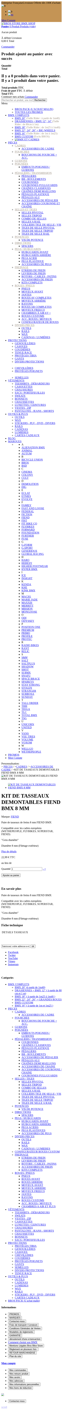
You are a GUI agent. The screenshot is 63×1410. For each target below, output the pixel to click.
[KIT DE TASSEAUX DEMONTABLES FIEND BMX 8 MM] (35, 787)
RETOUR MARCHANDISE (22, 1353)
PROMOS (13, 754)
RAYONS (27, 303)
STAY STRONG (31, 684)
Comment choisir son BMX (22, 1342)
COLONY (27, 474)
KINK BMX (28, 590)
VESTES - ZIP (23, 408)
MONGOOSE (29, 611)
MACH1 (26, 596)
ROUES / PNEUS (25, 285)
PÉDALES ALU (31, 197)
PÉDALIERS (29, 176)
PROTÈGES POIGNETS (29, 371)
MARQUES (15, 441)
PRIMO (26, 633)
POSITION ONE (31, 627)
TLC (24, 712)
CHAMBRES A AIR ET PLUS (39, 1206)
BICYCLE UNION (32, 459)
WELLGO (27, 748)
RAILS (25, 331)
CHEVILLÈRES (24, 368)
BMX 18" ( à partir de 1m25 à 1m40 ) (35, 996)
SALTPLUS (28, 663)
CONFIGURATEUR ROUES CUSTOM (37, 1151)
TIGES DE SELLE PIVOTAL (38, 227)
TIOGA (26, 709)
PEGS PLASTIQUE (33, 261)
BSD (24, 465)
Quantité (5, 868)
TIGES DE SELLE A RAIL (37, 1103)
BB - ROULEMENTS (34, 179)
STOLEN (27, 687)
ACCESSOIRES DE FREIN (37, 279)
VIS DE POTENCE (32, 239)
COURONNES (30, 182)
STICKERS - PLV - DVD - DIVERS (35, 423)
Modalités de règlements (21, 1332)
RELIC (25, 651)
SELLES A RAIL (31, 221)
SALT (25, 660)
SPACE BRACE (31, 678)
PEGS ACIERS (30, 1127)
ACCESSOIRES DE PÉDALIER (40, 200)
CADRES (20, 145)
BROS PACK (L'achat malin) (24, 1300)
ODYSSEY (28, 620)
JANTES (26, 294)
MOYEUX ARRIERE (34, 1188)
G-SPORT (27, 547)
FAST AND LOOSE (33, 508)
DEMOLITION (30, 484)
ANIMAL (27, 450)
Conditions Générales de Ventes (25, 1328)
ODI (24, 617)
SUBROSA (28, 693)
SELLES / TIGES (24, 1078)
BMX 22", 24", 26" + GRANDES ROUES (38, 999)
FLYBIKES (28, 526)
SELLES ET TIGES (26, 209)
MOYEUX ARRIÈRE (34, 300)
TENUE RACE (23, 352)
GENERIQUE (29, 550)
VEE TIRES (28, 736)
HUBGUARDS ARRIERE (36, 1124)
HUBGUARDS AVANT (35, 252)
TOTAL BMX (29, 715)
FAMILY (26, 505)
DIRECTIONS (23, 243)
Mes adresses (16, 1381)
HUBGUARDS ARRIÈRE (36, 255)
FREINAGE (21, 267)
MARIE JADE (30, 599)
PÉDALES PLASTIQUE (35, 194)
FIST (24, 520)
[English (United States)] (10, 14)
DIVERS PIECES (24, 325)
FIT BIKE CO (29, 523)
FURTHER (28, 535)
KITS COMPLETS (32, 282)
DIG (24, 487)
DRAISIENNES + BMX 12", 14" (33, 121)
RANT (25, 648)
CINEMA (27, 471)
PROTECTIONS (17, 340)
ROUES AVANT (31, 1179)
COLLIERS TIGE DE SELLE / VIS (41, 224)
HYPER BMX (29, 569)
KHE (24, 587)
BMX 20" (20, 118)
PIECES (12, 1008)
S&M (24, 657)
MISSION (27, 608)
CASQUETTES (23, 386)
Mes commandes (17, 1370)
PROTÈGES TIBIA (26, 355)
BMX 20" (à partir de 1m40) (30, 987)
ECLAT (26, 493)
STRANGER (29, 690)
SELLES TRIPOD (32, 215)
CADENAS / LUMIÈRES (36, 337)
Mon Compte (8, 20)
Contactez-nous (17, 1321)
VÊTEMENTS (16, 380)
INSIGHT (27, 578)
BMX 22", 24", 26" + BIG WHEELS (35, 130)
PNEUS (26, 288)
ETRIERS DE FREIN (34, 270)
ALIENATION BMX (33, 447)
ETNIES (26, 496)
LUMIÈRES (21, 432)
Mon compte (8, 1363)
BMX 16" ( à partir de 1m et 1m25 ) (34, 1005)
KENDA (26, 584)
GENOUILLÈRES (25, 343)
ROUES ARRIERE (32, 1182)
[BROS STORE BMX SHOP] (18, 23)
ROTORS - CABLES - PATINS (39, 276)
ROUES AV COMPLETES (36, 297)
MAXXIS (27, 602)
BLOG (12, 438)
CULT (25, 477)
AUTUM (27, 453)
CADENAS (21, 429)
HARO (25, 560)
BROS (25, 462)
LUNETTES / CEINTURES (30, 404)
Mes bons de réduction (20, 1388)
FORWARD (28, 529)
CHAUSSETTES (24, 401)
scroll (4, 1407)
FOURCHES (22, 151)
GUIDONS (21, 160)
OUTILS (26, 328)
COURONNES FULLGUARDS (39, 185)
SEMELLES (22, 377)
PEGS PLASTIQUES (33, 1130)
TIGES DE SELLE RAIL (36, 233)
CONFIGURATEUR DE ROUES (40, 322)
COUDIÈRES (22, 349)
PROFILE (27, 636)
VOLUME (27, 739)
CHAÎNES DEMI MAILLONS (39, 191)
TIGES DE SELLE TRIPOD (37, 230)
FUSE (25, 538)
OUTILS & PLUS (18, 414)
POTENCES (22, 236)
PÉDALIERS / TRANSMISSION (33, 173)
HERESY (27, 563)
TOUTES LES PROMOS (29, 112)
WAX (25, 334)
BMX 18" (20, 127)
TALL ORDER (30, 703)
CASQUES (21, 346)
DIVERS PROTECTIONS (29, 361)
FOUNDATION (30, 532)
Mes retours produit (18, 1373)
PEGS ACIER (29, 258)
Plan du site (15, 1356)
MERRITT (27, 605)
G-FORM (27, 544)
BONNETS (21, 398)
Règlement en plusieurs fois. (23, 1349)
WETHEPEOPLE (31, 751)
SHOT (25, 669)
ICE (24, 575)
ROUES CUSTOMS (33, 316)
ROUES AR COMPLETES (37, 306)
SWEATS (20, 395)
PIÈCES (12, 142)
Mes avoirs (14, 1377)
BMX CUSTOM (24, 136)
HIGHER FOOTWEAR (35, 566)
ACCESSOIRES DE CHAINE (38, 1066)
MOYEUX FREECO (33, 309)
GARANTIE (15, 1335)
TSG (24, 718)
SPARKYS (28, 681)
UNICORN (28, 724)
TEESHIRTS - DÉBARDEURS (32, 383)
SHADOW (28, 666)
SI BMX (26, 672)
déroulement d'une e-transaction (24, 1339)
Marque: (6, 816)
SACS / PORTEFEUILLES (30, 392)
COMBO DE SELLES (34, 218)
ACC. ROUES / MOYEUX (37, 319)
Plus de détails (8, 851)
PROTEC (27, 639)
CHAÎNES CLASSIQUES (36, 188)
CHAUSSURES (24, 389)
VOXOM (27, 742)
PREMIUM (28, 630)
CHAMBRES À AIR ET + (36, 313)
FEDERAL (28, 511)
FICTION (27, 514)
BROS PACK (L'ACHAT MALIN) (34, 109)
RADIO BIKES (30, 645)
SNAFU (26, 675)
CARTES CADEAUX (27, 435)
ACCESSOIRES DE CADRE (38, 148)
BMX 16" (20, 133)
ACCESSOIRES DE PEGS (37, 264)
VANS (25, 733)
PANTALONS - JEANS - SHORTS (34, 411)
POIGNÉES (21, 163)
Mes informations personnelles (24, 1384)
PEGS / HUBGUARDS (28, 249)
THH (24, 706)
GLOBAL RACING (33, 554)
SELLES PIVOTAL (33, 212)
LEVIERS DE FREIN (34, 273)
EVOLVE (27, 499)
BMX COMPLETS (18, 115)
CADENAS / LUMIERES (36, 1148)
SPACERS (27, 246)
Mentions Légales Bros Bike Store (26, 1345)
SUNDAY (27, 697)
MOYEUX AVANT (32, 291)
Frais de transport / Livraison (23, 1325)
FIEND (26, 517)
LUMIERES (21, 1285)
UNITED (27, 727)
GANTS (19, 358)
